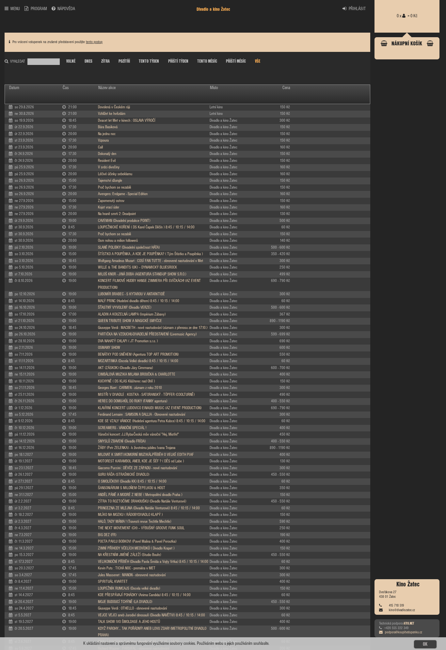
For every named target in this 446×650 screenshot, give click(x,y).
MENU (15, 9)
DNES (88, 61)
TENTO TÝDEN (149, 61)
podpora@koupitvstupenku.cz (403, 632)
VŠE (257, 61)
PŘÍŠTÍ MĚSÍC (236, 61)
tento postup (94, 42)
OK (425, 644)
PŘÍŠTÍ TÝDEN (178, 61)
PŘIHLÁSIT (357, 9)
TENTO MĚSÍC (207, 61)
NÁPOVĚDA (66, 9)
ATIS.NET (409, 623)
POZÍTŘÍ (124, 61)
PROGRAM (39, 9)
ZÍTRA (105, 61)
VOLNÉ (70, 61)
